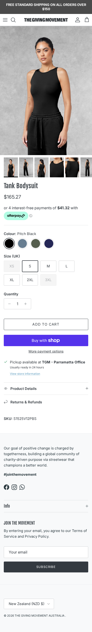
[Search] (15, 20)
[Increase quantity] (27, 304)
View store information (25, 373)
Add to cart (45, 324)
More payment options (46, 351)
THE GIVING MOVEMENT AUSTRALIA (40, 615)
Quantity (11, 294)
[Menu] (5, 20)
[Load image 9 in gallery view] (46, 90)
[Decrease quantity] (8, 304)
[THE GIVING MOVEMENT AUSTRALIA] (46, 19)
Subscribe (46, 567)
